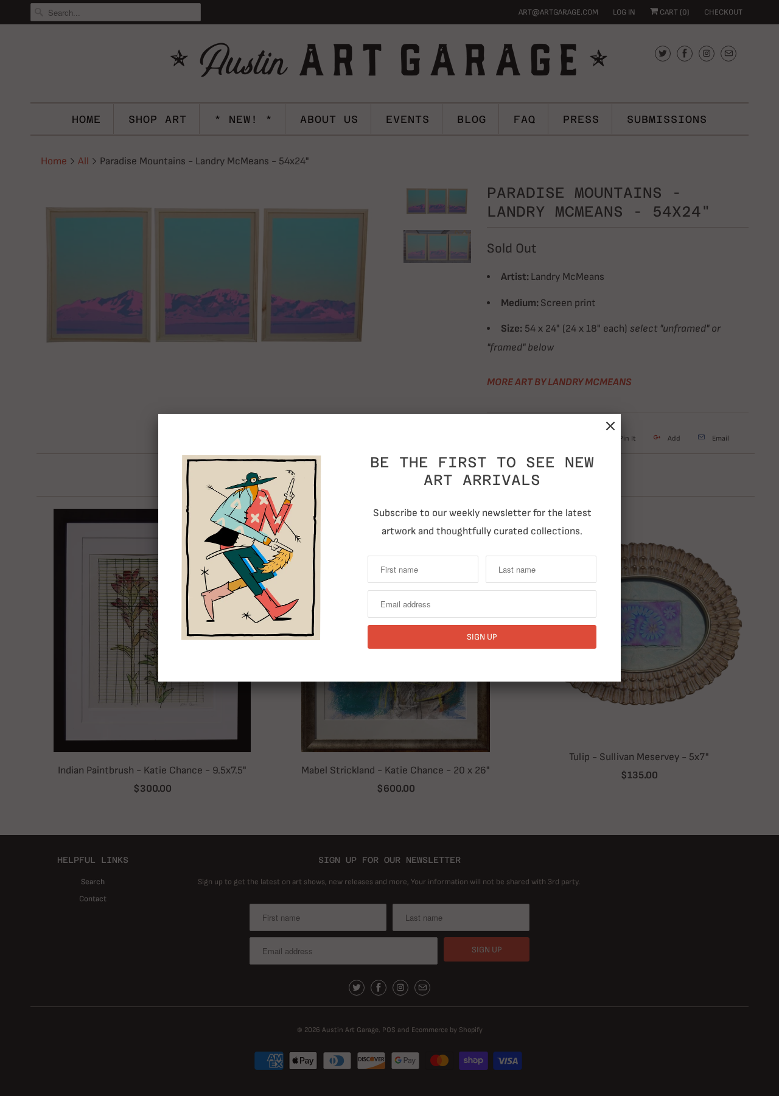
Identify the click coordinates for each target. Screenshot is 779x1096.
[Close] (610, 426)
